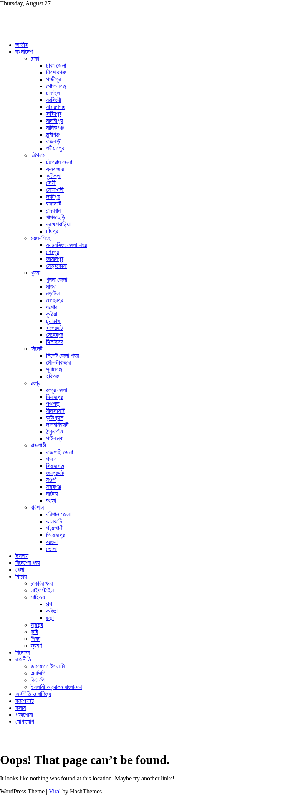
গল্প (49, 604)
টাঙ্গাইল (53, 93)
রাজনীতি (23, 659)
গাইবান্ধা (54, 438)
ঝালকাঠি (54, 521)
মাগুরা (51, 286)
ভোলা (51, 549)
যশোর (51, 307)
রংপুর (35, 383)
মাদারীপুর (54, 120)
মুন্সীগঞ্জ (53, 134)
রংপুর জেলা (56, 390)
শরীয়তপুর (55, 148)
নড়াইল (53, 293)
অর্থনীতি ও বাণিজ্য (33, 694)
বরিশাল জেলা (58, 514)
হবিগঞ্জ (52, 376)
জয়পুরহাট (55, 473)
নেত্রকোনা (56, 265)
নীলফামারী (55, 410)
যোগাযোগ (24, 721)
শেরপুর (52, 252)
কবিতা (52, 611)
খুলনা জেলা (56, 279)
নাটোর (52, 493)
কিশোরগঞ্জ (56, 72)
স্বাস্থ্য (37, 625)
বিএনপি (38, 680)
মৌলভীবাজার (58, 362)
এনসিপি (38, 673)
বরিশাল (37, 507)
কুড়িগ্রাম (54, 417)
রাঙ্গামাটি (53, 203)
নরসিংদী (53, 100)
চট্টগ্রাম (38, 155)
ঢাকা (35, 58)
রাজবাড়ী (53, 141)
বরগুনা (52, 542)
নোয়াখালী (55, 189)
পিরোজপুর (55, 535)
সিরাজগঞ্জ (55, 466)
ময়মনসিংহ (40, 238)
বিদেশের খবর (27, 562)
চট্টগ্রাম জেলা (59, 162)
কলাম (20, 707)
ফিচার (21, 576)
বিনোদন (22, 652)
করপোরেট (24, 701)
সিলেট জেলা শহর (62, 355)
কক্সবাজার (55, 169)
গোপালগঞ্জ (56, 86)
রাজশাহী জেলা (59, 452)
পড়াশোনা (24, 714)
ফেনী (51, 183)
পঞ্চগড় (53, 404)
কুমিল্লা (53, 176)
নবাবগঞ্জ (53, 486)
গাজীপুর (53, 79)
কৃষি (34, 631)
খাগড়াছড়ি (55, 217)
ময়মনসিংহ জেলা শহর (66, 245)
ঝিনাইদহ (54, 341)
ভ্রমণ (36, 645)
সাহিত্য (38, 597)
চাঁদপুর (52, 231)
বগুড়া (51, 500)
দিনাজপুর (54, 397)
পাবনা (51, 459)
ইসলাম (21, 556)
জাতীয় (21, 44)
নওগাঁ (51, 480)
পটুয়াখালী (54, 528)
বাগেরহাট (54, 328)
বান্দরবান (53, 210)
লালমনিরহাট (57, 424)
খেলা (19, 569)
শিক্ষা (35, 638)
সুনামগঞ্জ (54, 369)
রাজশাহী (38, 445)
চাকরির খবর (42, 583)
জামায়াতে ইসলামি (48, 666)
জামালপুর (54, 259)
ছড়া (50, 618)
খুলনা (35, 272)
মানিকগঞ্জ (55, 127)
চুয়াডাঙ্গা (53, 321)
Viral (55, 791)
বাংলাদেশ (24, 51)
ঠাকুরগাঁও (54, 431)
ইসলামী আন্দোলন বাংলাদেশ (56, 687)
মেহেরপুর (54, 300)
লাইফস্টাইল (42, 590)
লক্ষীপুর (53, 196)
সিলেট (36, 348)
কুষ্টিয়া (51, 314)
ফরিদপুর (53, 114)
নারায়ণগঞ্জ (55, 107)
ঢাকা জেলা (56, 65)
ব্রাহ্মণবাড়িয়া (58, 224)
